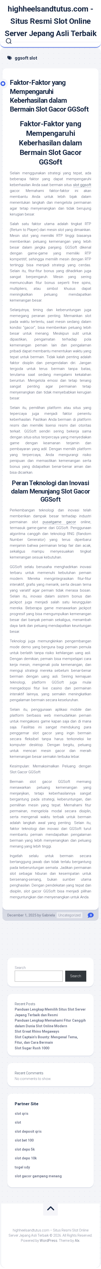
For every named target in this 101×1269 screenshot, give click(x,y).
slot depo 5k (25, 1149)
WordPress (48, 1241)
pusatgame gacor (59, 522)
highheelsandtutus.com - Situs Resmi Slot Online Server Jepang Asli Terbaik (50, 21)
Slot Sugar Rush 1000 (32, 1048)
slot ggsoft (82, 185)
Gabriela (48, 915)
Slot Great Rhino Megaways (37, 1031)
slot (18, 1122)
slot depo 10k (26, 1158)
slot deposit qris (28, 1131)
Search (20, 968)
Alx (77, 1241)
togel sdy (22, 1167)
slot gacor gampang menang (38, 1176)
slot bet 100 (24, 1140)
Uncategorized (69, 915)
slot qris (21, 1114)
